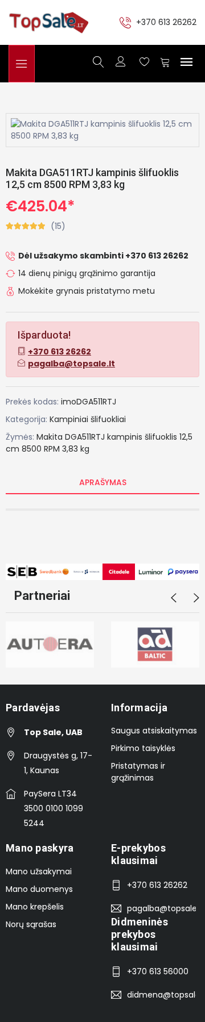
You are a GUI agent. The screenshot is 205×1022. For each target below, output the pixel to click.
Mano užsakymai (39, 871)
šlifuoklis (161, 437)
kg (84, 448)
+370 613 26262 (166, 22)
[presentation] (174, 598)
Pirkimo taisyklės (143, 748)
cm (12, 448)
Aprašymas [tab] (102, 482)
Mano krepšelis (35, 906)
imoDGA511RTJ (88, 401)
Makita (49, 437)
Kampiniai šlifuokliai (88, 419)
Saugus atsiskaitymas (154, 730)
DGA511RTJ (85, 437)
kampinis (124, 437)
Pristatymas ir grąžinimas (138, 771)
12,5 (185, 437)
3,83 (70, 448)
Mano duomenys (39, 889)
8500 (32, 448)
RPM (52, 448)
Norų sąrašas (31, 924)
